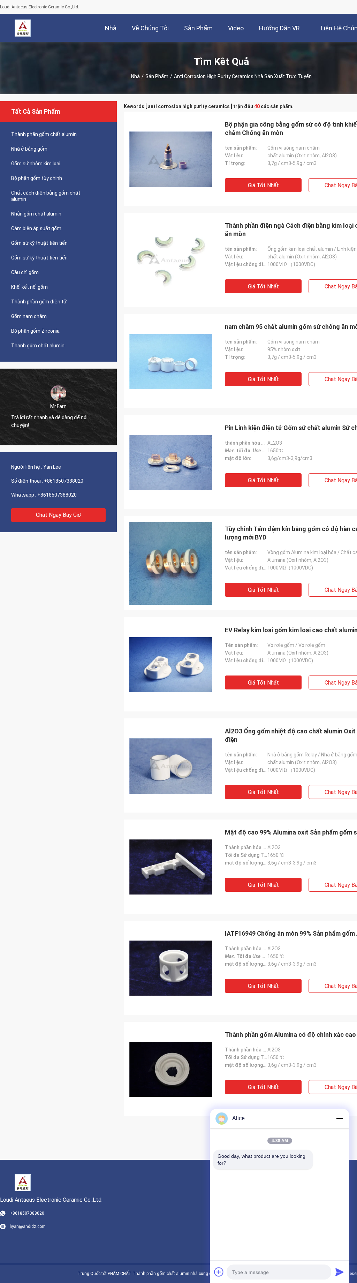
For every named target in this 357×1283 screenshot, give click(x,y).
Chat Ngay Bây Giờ (58, 515)
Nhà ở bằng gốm (29, 149)
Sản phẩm (156, 76)
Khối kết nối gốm (29, 287)
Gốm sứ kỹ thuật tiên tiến (39, 243)
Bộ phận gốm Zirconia (35, 331)
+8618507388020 (63, 481)
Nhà (135, 76)
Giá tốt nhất (263, 185)
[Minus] (339, 1118)
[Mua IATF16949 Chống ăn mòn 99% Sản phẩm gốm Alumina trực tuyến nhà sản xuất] (170, 968)
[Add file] (219, 1272)
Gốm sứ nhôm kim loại (35, 163)
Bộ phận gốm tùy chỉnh (36, 178)
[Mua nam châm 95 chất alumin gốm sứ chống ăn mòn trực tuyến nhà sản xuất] (170, 361)
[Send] (339, 1272)
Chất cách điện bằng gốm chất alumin (45, 196)
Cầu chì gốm (25, 272)
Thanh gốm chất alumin (37, 345)
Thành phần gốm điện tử (39, 301)
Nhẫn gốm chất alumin (36, 214)
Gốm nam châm (29, 316)
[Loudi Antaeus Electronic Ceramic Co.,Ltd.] (23, 28)
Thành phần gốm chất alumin (44, 134)
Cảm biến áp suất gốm (36, 228)
